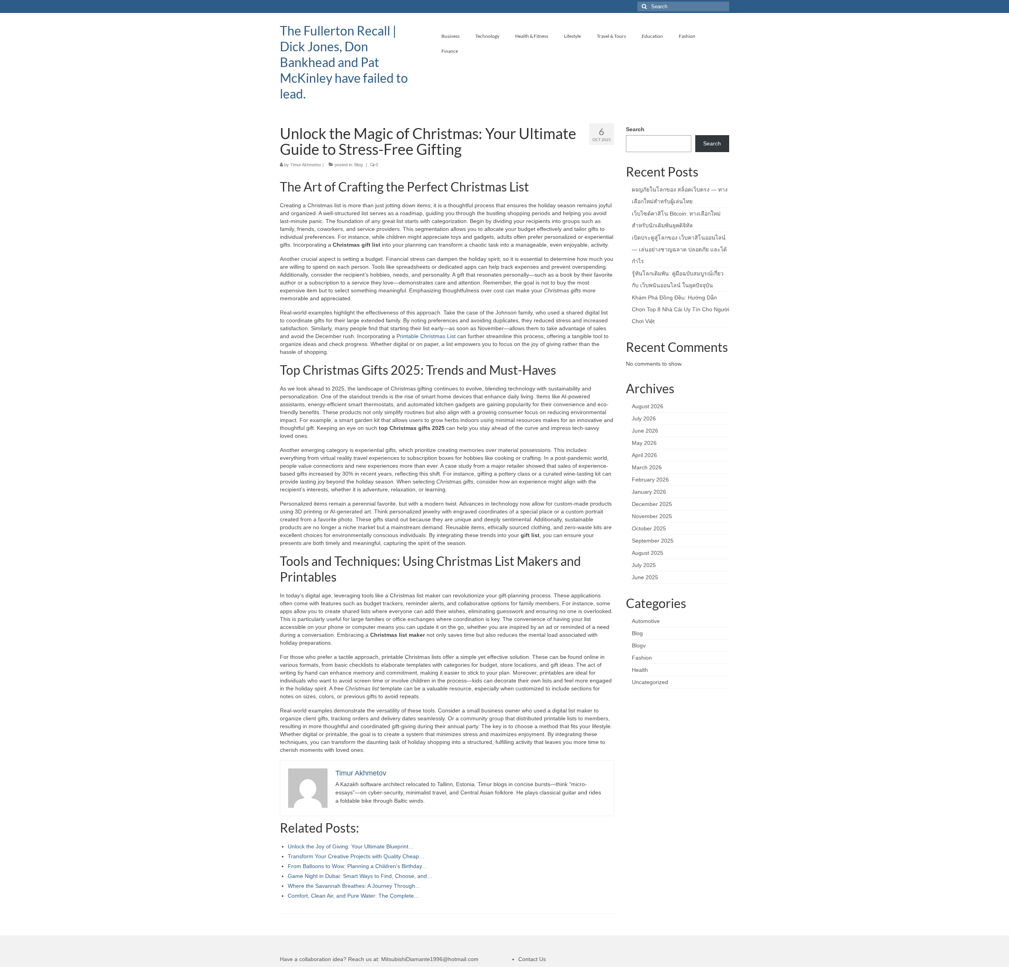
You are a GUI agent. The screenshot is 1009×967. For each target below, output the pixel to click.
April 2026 (644, 455)
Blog (358, 164)
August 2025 (647, 553)
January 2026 (649, 492)
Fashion (642, 658)
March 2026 (647, 467)
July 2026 (644, 418)
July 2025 (644, 565)
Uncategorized (650, 682)
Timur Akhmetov (305, 164)
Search (635, 129)
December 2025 (652, 504)
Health (640, 670)
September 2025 (653, 540)
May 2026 (644, 443)
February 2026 (650, 479)
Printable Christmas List (426, 336)
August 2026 (647, 406)
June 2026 (645, 431)
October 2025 (649, 528)
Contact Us (532, 959)
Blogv (639, 645)
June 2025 (645, 577)
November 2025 (652, 516)
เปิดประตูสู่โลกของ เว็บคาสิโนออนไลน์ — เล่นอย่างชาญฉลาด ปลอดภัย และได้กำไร (679, 249)
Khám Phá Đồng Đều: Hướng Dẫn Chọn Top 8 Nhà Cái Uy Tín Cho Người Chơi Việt (680, 309)
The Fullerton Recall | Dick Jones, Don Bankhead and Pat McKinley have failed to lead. (344, 62)
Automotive (646, 621)
